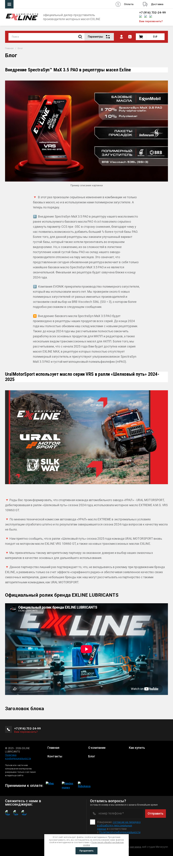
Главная (9, 48)
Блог (91, 756)
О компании (97, 747)
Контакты (54, 756)
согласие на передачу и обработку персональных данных (119, 825)
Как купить (137, 747)
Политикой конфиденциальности (119, 832)
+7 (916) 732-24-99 (152, 12)
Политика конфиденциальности (18, 756)
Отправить (155, 813)
